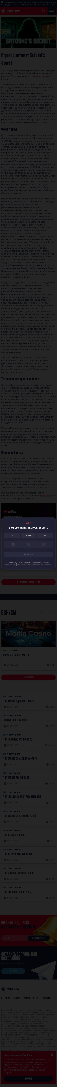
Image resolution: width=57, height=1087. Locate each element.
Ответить (28, 554)
